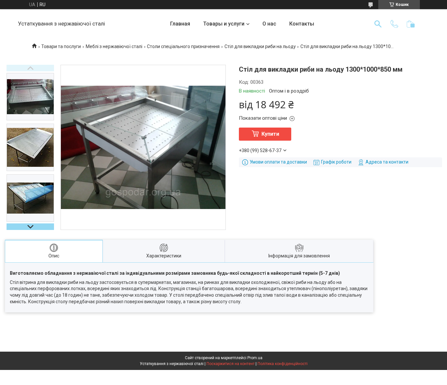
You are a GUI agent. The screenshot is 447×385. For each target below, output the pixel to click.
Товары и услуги (223, 24)
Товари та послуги (61, 46)
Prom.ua (254, 358)
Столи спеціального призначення (183, 46)
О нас (269, 24)
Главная (180, 24)
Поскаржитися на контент (230, 363)
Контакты (301, 24)
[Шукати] (377, 23)
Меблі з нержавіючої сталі (114, 46)
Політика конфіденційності (283, 363)
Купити (270, 134)
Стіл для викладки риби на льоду (260, 46)
